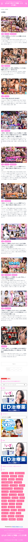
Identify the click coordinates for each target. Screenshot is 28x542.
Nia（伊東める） (9, 209)
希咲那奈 (6, 285)
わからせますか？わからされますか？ (14, 533)
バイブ (15, 73)
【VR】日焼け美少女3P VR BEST (10, 98)
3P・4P (10, 100)
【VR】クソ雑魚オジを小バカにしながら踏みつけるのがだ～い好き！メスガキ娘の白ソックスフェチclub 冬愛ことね (14, 312)
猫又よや (20, 141)
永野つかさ (12, 177)
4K (11, 473)
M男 (3, 41)
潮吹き (13, 510)
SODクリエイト (23, 138)
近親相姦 (12, 519)
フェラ (4, 494)
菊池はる (9, 104)
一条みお (22, 176)
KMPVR (18, 280)
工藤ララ (11, 507)
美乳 (3, 286)
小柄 (4, 507)
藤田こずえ (17, 286)
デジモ (22, 485)
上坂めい (13, 251)
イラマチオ (3, 355)
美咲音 (5, 104)
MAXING (13, 476)
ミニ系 (20, 494)
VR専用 (6, 41)
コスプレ (5, 485)
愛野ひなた (13, 103)
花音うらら (11, 286)
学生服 (8, 356)
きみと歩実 (12, 173)
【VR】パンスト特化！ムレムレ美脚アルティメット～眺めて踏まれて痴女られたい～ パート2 (13, 168)
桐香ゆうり (5, 215)
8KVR (10, 39)
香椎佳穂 (15, 179)
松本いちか (5, 510)
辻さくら (3, 217)
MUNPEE (20, 71)
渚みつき (10, 285)
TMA (21, 100)
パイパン (11, 73)
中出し (25, 101)
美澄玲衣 (5, 44)
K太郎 (21, 280)
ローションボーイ (14, 42)
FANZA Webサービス (17, 526)
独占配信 (25, 42)
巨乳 (11, 356)
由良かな (21, 103)
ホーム (5, 530)
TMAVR (24, 100)
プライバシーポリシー (12, 530)
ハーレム (10, 41)
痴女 (2, 44)
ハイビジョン (18, 488)
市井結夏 (8, 103)
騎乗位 (19, 519)
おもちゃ (19, 479)
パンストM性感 (7, 42)
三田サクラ (9, 214)
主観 (22, 497)
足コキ (11, 179)
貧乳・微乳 (13, 104)
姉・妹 (2, 74)
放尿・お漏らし (14, 141)
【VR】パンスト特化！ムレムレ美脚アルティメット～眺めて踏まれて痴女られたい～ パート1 (13, 204)
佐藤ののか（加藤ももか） (18, 139)
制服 (16, 251)
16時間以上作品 (12, 280)
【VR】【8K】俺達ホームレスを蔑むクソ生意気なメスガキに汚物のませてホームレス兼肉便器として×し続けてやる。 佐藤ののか (14, 134)
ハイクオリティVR (17, 41)
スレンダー (7, 250)
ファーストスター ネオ (16, 491)
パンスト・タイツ (9, 211)
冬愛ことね (3, 103)
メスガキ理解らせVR (19, 355)
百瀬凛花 (15, 285)
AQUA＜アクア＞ (22, 248)
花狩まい (21, 215)
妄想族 (4, 503)
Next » (14, 364)
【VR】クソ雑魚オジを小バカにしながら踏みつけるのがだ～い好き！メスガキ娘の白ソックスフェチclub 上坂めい (14, 245)
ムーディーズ (6, 497)
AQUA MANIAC (19, 171)
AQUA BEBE (15, 248)
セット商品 (6, 283)
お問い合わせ (21, 530)
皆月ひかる (11, 74)
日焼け (17, 103)
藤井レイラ (6, 179)
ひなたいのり (20, 101)
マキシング (12, 494)
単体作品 (19, 73)
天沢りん (20, 42)
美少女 (2, 253)
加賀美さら (6, 177)
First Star (5, 476)
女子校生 (23, 73)
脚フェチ (10, 44)
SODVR (17, 138)
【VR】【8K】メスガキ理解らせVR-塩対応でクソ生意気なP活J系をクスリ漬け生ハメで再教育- (13, 350)
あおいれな (10, 282)
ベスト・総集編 (16, 176)
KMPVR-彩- (14, 71)
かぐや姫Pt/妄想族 (7, 482)
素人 (18, 513)
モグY (9, 251)
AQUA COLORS (15, 39)
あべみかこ (15, 282)
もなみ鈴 (4, 214)
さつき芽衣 (20, 209)
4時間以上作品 (16, 100)
